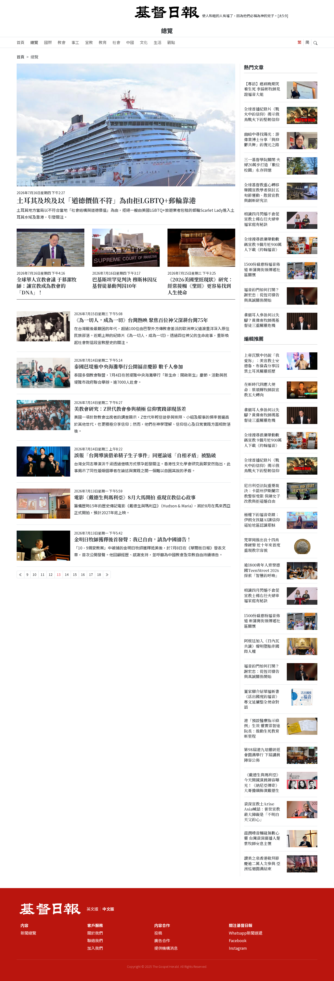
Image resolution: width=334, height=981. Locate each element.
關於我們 (95, 933)
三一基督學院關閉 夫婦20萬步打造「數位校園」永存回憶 (262, 165)
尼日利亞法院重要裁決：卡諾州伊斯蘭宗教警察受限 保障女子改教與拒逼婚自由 (262, 493)
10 (34, 574)
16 (83, 574)
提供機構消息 (166, 948)
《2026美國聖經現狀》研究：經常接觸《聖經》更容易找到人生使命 (200, 286)
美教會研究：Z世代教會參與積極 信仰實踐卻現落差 (130, 408)
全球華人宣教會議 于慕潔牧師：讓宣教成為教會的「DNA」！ (47, 286)
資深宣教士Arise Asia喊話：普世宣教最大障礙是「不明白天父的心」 (262, 811)
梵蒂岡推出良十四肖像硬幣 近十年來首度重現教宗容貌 (262, 545)
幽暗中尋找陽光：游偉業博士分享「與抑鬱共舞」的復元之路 (261, 140)
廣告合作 (162, 940)
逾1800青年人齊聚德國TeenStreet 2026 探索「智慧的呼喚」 (262, 570)
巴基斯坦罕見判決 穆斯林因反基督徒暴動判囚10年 (124, 282)
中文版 (108, 909)
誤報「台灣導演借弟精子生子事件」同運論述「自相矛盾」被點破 (145, 455)
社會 (116, 42)
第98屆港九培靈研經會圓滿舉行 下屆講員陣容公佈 (262, 755)
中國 (130, 42)
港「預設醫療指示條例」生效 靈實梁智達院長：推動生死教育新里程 (262, 728)
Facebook (237, 940)
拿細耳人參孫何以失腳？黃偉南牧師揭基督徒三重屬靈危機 (261, 320)
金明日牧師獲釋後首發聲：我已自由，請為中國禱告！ (132, 539)
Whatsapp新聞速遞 (245, 933)
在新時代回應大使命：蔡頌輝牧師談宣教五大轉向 (261, 390)
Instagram (238, 948)
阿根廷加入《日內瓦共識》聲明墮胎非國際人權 (261, 646)
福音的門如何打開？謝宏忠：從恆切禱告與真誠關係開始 (261, 295)
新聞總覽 (28, 933)
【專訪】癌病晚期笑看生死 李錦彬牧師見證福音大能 (262, 89)
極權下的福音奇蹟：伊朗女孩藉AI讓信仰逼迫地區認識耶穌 (262, 520)
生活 (157, 42)
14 (67, 574)
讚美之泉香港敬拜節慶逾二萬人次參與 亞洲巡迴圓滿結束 (262, 863)
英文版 (92, 909)
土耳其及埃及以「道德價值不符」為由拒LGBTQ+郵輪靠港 (106, 200)
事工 (75, 42)
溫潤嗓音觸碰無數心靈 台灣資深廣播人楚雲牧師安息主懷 (262, 838)
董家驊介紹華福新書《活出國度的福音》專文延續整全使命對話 (261, 699)
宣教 (89, 42)
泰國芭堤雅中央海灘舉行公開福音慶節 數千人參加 (128, 366)
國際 (48, 42)
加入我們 (95, 948)
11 (43, 574)
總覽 (34, 42)
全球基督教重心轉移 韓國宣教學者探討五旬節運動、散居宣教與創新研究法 (261, 192)
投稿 (158, 933)
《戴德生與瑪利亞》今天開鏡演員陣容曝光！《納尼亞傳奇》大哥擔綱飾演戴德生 (262, 782)
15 (75, 574)
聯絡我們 (95, 940)
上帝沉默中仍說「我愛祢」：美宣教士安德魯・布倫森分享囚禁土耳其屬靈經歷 (261, 363)
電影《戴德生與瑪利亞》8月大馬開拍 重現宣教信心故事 (135, 497)
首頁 (20, 42)
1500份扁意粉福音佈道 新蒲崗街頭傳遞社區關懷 (262, 270)
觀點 (171, 42)
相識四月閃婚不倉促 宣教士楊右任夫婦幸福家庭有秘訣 (261, 219)
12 (51, 574)
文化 (144, 42)
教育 (103, 42)
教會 (62, 42)
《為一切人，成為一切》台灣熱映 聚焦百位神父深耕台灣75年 (141, 319)
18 (99, 574)
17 (91, 574)
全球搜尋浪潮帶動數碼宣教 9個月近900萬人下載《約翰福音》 (263, 244)
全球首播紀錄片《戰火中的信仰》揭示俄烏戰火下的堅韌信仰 (261, 114)
